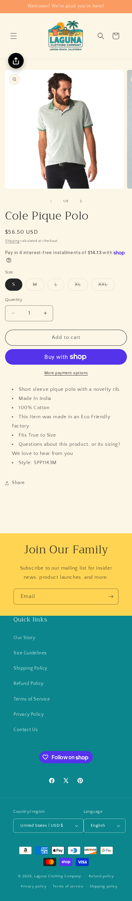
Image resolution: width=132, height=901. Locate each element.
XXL (106, 286)
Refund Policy (29, 683)
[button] (13, 35)
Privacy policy (34, 886)
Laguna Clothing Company (57, 876)
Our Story (24, 637)
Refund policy (101, 876)
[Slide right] (80, 201)
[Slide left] (51, 201)
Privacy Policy (29, 714)
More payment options (66, 373)
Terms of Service (32, 699)
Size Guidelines (30, 653)
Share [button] (18, 482)
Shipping (12, 241)
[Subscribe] (110, 597)
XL (81, 286)
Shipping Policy (30, 668)
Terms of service (68, 886)
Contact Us (26, 729)
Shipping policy (104, 886)
